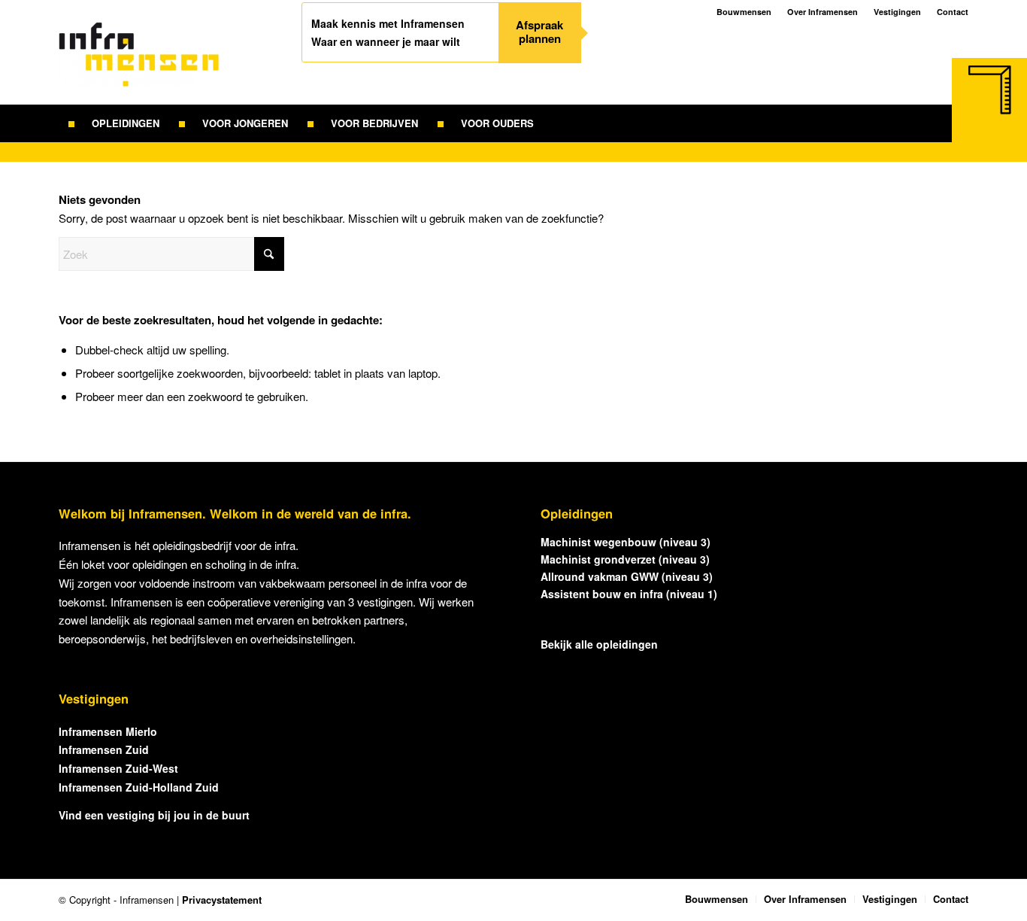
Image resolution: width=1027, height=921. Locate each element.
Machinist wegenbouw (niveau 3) (625, 541)
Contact (952, 11)
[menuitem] (114, 123)
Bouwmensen (743, 11)
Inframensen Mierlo (108, 731)
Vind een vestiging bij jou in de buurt (154, 814)
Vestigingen (897, 11)
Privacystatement (222, 899)
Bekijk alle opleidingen (599, 644)
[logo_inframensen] (139, 63)
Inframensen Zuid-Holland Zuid (139, 787)
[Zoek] (553, 123)
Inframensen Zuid (104, 749)
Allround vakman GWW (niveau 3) (627, 576)
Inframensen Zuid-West (118, 768)
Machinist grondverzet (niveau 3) (625, 559)
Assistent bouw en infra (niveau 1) (629, 593)
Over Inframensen (822, 11)
